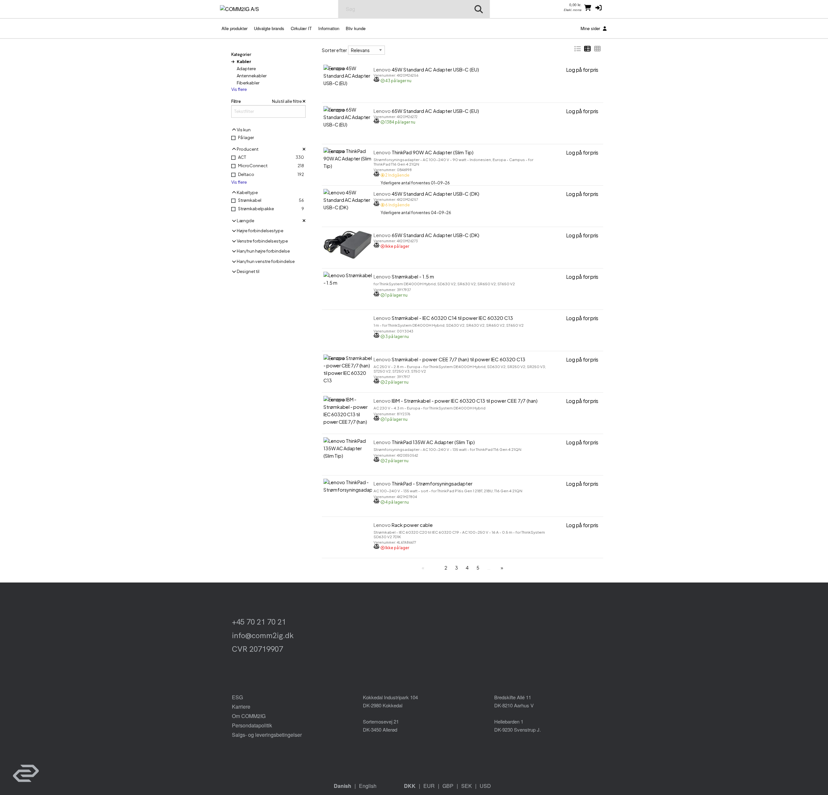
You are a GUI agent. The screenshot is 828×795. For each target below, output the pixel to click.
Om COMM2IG (249, 716)
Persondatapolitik (252, 725)
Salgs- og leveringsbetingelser (267, 734)
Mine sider (591, 28)
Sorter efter (334, 50)
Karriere (241, 706)
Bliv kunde (355, 28)
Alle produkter (234, 28)
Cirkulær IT (301, 28)
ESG (237, 697)
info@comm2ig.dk (263, 635)
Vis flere (239, 89)
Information (328, 28)
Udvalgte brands (269, 28)
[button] (598, 7)
